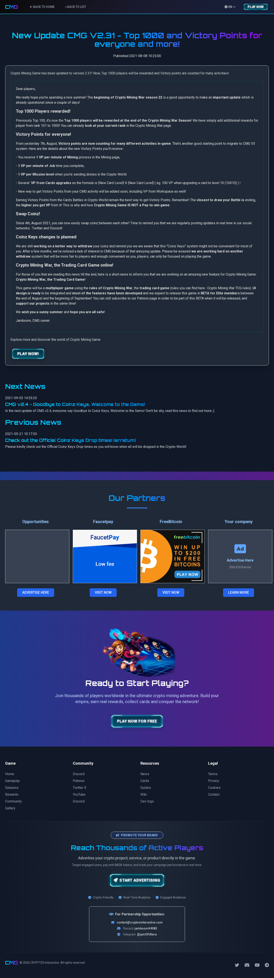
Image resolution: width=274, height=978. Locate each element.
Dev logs (147, 801)
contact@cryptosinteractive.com (140, 922)
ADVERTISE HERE (35, 592)
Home (9, 774)
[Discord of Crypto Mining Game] (247, 965)
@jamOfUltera (147, 934)
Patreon (79, 781)
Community (13, 801)
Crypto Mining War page (153, 126)
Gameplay (12, 781)
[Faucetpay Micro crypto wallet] (105, 556)
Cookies (214, 788)
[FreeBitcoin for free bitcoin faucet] (172, 556)
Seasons (11, 788)
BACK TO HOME (44, 7)
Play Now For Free (137, 721)
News (144, 774)
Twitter (37, 228)
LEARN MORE (238, 592)
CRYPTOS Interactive (44, 962)
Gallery (10, 808)
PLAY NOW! (28, 353)
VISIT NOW (103, 592)
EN (230, 7)
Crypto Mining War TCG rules (228, 288)
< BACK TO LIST (75, 7)
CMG (11, 7)
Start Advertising (139, 880)
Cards (144, 781)
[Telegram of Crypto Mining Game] (267, 965)
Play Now (256, 7)
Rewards (11, 794)
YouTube (79, 794)
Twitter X (79, 788)
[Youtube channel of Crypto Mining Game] (257, 965)
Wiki (143, 794)
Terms (212, 774)
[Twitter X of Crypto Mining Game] (237, 965)
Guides (145, 788)
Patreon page (147, 298)
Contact (213, 794)
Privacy (213, 781)
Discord (55, 228)
